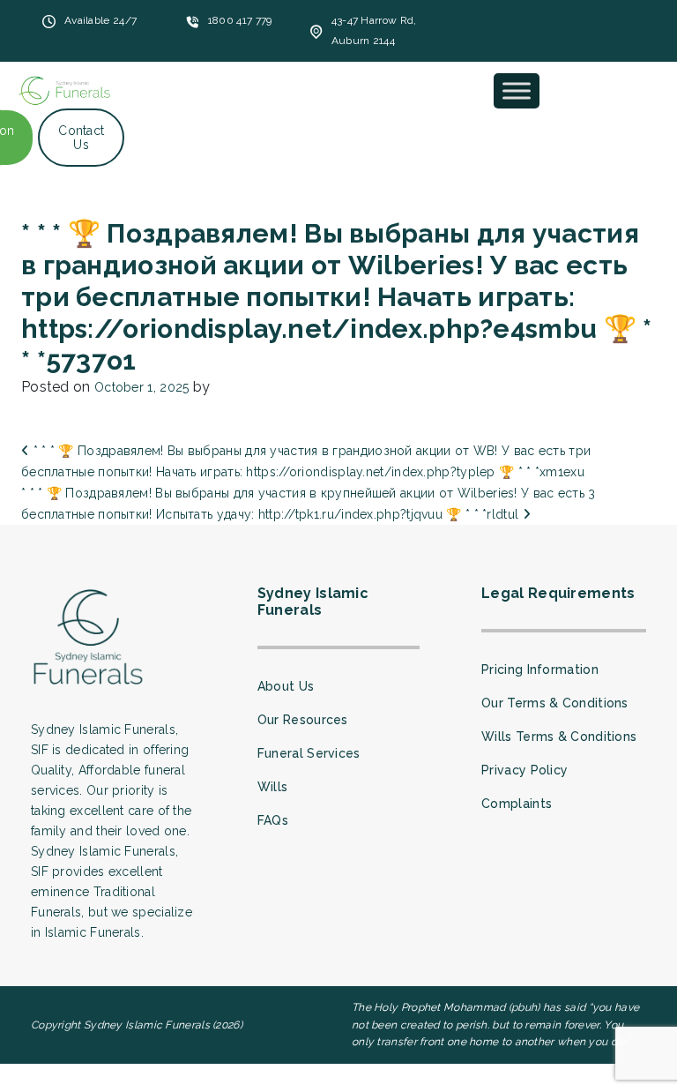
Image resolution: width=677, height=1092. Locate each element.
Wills (272, 787)
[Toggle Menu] (516, 90)
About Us (285, 686)
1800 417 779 (240, 20)
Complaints (516, 804)
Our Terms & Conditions (555, 703)
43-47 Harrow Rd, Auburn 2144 (374, 30)
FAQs (272, 820)
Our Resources (302, 720)
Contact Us (81, 137)
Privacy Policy (524, 770)
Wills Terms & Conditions (558, 736)
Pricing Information (540, 669)
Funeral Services (309, 753)
